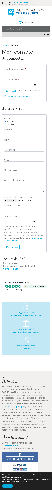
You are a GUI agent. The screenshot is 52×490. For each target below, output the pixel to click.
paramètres (24, 481)
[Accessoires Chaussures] (26, 12)
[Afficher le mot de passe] (34, 85)
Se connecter (12, 91)
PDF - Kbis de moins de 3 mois (18, 197)
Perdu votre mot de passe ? (17, 96)
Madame (10, 121)
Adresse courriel (13, 205)
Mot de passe (12, 80)
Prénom (9, 130)
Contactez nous (19, 2)
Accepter (8, 486)
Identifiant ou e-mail (15, 69)
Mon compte (28, 22)
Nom (7, 140)
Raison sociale (11, 170)
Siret (6, 160)
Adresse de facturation (16, 180)
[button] (43, 34)
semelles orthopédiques (13, 406)
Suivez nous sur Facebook (20, 459)
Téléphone (9, 150)
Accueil (5, 45)
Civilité (7, 118)
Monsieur (10, 124)
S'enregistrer (12, 247)
